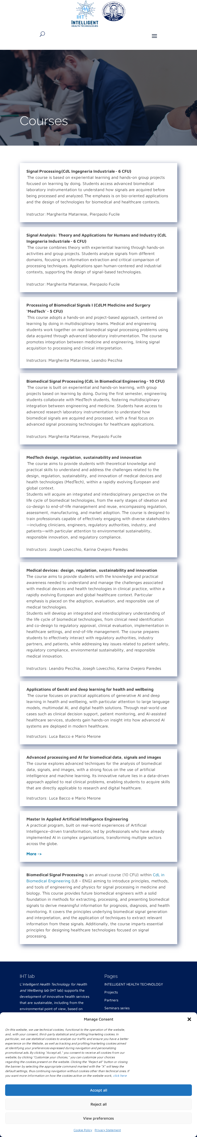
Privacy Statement (108, 1130)
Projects (111, 992)
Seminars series (117, 1008)
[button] (189, 1019)
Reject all (99, 1104)
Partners (111, 1000)
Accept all (98, 1090)
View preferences (98, 1118)
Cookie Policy (83, 1130)
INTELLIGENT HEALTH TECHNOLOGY (133, 984)
